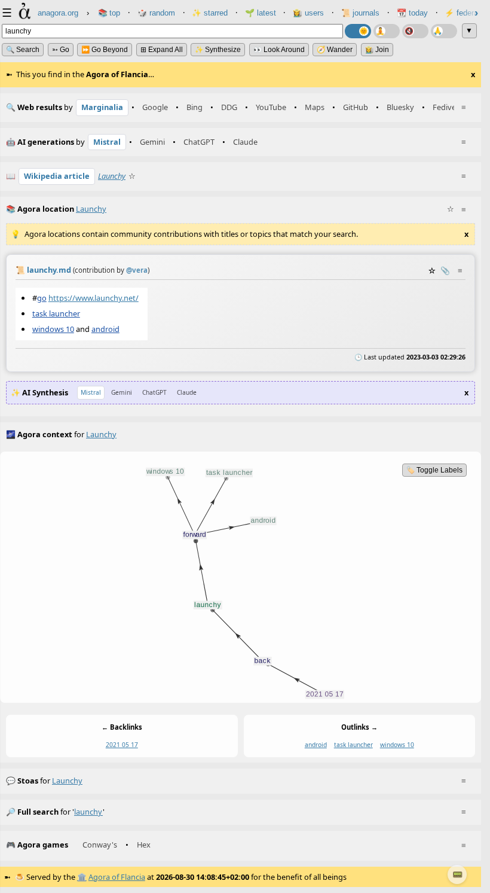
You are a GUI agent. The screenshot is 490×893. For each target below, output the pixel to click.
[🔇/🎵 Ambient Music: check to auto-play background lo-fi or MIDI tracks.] (415, 31)
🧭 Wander (335, 49)
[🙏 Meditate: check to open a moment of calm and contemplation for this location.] (444, 31)
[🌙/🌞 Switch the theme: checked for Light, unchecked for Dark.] (358, 31)
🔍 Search (22, 49)
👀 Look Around (279, 49)
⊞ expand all (161, 49)
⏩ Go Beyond (104, 49)
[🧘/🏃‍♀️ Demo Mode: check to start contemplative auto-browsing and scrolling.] (386, 31)
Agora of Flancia (116, 876)
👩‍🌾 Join (377, 49)
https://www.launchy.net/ (93, 297)
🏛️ (82, 876)
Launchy (111, 175)
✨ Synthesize (218, 49)
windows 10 (53, 329)
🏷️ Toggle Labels (434, 470)
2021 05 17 (122, 744)
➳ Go (60, 49)
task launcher (56, 312)
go (42, 297)
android (105, 329)
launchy (67, 780)
